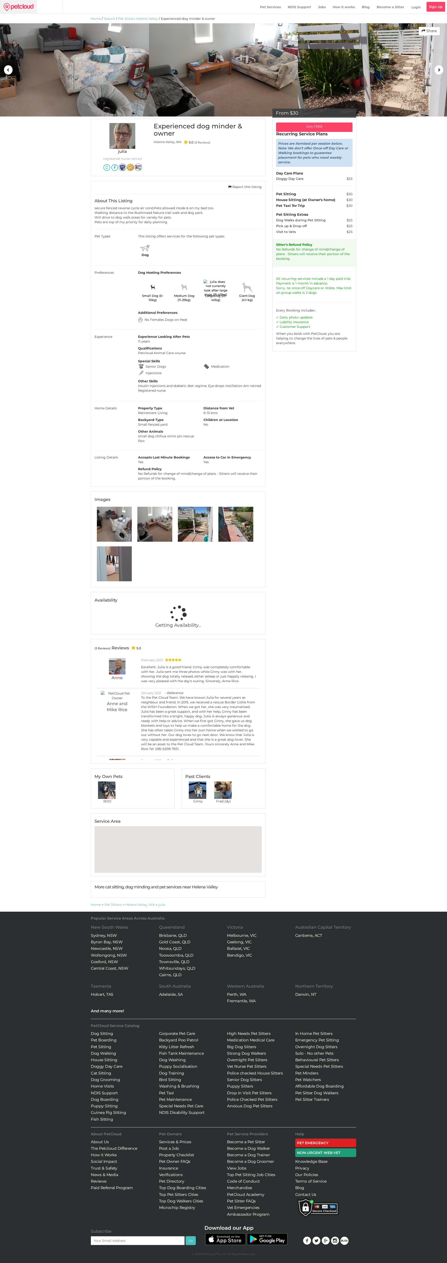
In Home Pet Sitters (314, 1033)
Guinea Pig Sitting (108, 1112)
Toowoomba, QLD (176, 955)
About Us (100, 1142)
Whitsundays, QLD (177, 968)
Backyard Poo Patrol (178, 1040)
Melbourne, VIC (241, 935)
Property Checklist (176, 1155)
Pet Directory (171, 1181)
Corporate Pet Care (177, 1033)
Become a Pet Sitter (246, 1142)
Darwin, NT (305, 994)
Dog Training (171, 1073)
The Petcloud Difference (114, 1148)
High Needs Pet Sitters (249, 1033)
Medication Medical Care (250, 1040)
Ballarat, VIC (238, 948)
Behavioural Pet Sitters (317, 1060)
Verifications (171, 1174)
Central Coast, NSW (109, 968)
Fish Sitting (102, 1119)
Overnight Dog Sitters (316, 1046)
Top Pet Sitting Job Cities (251, 1174)
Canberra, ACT (308, 935)
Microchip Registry (177, 1207)
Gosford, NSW (104, 961)
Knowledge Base (311, 1161)
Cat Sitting (101, 1073)
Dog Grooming (105, 1079)
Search (109, 19)
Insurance (301, 322)
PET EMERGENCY (312, 1143)
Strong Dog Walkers (246, 1053)
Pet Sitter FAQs (241, 1201)
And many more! (107, 1011)
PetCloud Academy (245, 1194)
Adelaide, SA (171, 994)
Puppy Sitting (104, 1106)
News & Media (104, 1174)
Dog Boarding (104, 1099)
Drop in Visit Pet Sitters (249, 1093)
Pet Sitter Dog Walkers (317, 1093)
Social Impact (104, 1161)
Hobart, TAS (102, 994)
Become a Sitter (390, 7)
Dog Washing (172, 1060)
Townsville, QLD (174, 961)
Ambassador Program (248, 1214)
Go (191, 1240)
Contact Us (305, 1194)
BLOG (344, 1240)
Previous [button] (8, 70)
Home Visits (102, 1086)
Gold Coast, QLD (174, 942)
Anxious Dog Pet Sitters (250, 1106)
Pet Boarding (103, 1040)
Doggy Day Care (106, 1066)
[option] (96, 69)
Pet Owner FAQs (174, 1161)
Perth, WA (236, 994)
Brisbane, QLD (173, 935)
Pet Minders (306, 1073)
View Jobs (237, 1168)
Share (431, 31)
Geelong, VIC (239, 942)
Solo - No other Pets (314, 1053)
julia (161, 905)
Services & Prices (175, 1142)
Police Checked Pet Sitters (252, 1099)
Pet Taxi (166, 1093)
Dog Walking (103, 1053)
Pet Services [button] (270, 7)
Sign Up (436, 7)
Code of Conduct (243, 1181)
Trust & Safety (104, 1168)
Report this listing (246, 187)
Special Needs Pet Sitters (319, 1066)
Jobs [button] (322, 7)
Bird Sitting (170, 1079)
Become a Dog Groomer (250, 1161)
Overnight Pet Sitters (247, 1060)
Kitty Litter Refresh (176, 1046)
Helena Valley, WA (140, 905)
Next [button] (439, 70)
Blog (366, 7)
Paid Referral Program (112, 1187)
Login (416, 7)
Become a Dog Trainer (248, 1155)
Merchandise (239, 1187)
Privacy (302, 1168)
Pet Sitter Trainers (312, 1099)
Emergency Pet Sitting (317, 1040)
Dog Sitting (102, 1033)
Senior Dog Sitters (244, 1079)
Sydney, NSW (104, 935)
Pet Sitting (101, 1046)
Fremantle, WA (241, 1001)
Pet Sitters (113, 905)
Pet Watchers (308, 1079)
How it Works (104, 1155)
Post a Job (169, 1148)
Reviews (99, 1181)
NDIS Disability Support (182, 1112)
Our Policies (306, 1174)
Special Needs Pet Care (181, 1106)
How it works (344, 7)
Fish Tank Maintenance (181, 1053)
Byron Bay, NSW (106, 942)
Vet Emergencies (243, 1207)
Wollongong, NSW (109, 955)
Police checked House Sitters (255, 1073)
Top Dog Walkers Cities (181, 1201)
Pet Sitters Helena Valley (138, 19)
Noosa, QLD (170, 948)
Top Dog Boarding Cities (182, 1187)
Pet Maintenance (175, 1099)
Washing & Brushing (179, 1086)
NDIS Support (299, 7)
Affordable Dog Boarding (319, 1086)
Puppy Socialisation (178, 1066)
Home (96, 19)
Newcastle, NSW (106, 948)
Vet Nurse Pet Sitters (247, 1066)
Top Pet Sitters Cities (178, 1194)
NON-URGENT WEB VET (319, 1152)
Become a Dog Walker (248, 1148)
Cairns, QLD (170, 974)
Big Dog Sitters (241, 1046)
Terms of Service (311, 1181)
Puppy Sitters (240, 1086)
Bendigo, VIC (239, 955)
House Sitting (104, 1060)
